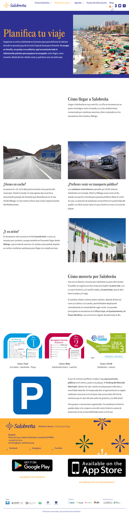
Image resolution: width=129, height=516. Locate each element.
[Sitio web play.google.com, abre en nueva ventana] (32, 465)
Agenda (77, 3)
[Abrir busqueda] (112, 10)
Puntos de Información (97, 3)
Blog (111, 3)
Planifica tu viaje (61, 3)
